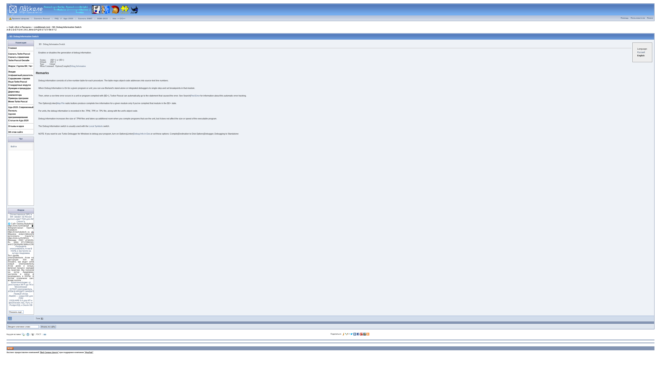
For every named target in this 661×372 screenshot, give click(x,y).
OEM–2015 (102, 18)
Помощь (625, 18)
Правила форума (20, 18)
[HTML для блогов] (28, 334)
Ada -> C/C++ (119, 18)
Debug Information (78, 66)
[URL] (45, 334)
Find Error (195, 96)
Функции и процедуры (19, 88)
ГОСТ (38, 334)
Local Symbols (96, 126)
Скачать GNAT (85, 18)
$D (42, 318)
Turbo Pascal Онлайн (18, 60)
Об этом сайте (15, 132)
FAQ (57, 18)
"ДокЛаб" (88, 352)
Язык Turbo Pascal (17, 82)
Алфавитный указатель (20, 75)
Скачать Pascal (42, 18)
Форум (11, 66)
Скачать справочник (18, 57)
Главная (12, 48)
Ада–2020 (68, 18)
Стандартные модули (19, 85)
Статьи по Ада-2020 (18, 120)
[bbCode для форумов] (23, 334)
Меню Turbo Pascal (17, 101)
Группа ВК (22, 66)
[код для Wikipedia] (32, 334)
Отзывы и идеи (16, 126)
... (22, 280)
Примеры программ (18, 98)
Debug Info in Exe (141, 134)
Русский (641, 52)
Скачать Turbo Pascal (19, 54)
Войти (14, 146)
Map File (61, 103)
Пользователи (638, 18)
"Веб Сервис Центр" (49, 352)
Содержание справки (19, 78)
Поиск (650, 18)
